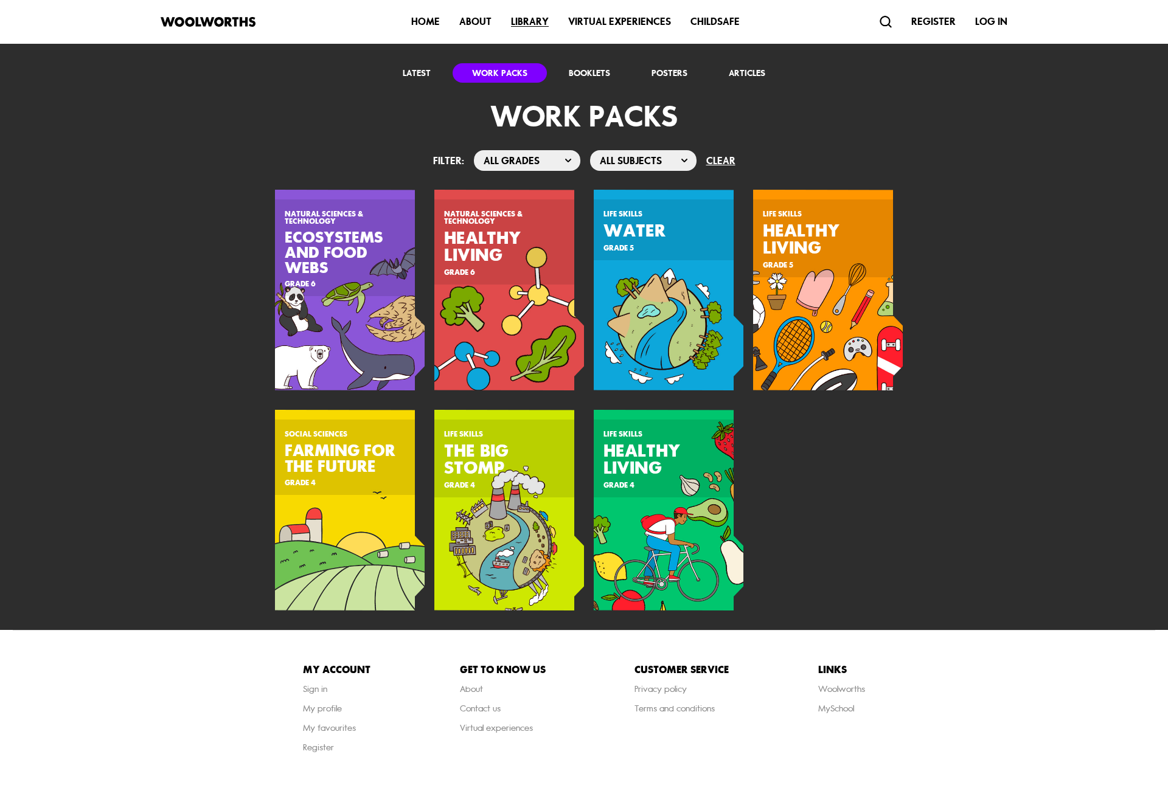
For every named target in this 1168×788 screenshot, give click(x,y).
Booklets (589, 73)
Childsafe (715, 22)
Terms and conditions (674, 708)
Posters (669, 73)
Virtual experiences (496, 728)
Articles (747, 73)
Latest (417, 73)
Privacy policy (660, 689)
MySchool (836, 708)
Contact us (480, 708)
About (475, 22)
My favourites (329, 728)
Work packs (499, 73)
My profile (322, 708)
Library (530, 22)
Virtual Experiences (619, 22)
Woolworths (841, 689)
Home (425, 22)
